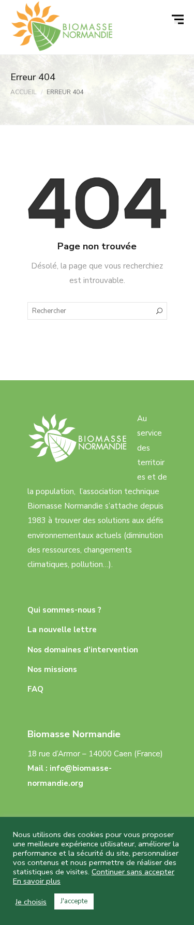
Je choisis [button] (31, 901)
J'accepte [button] (74, 901)
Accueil (23, 92)
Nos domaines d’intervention (82, 650)
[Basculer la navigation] (179, 20)
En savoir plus (37, 881)
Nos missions (52, 669)
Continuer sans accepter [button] (133, 872)
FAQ (35, 689)
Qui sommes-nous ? (64, 610)
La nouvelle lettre (62, 629)
